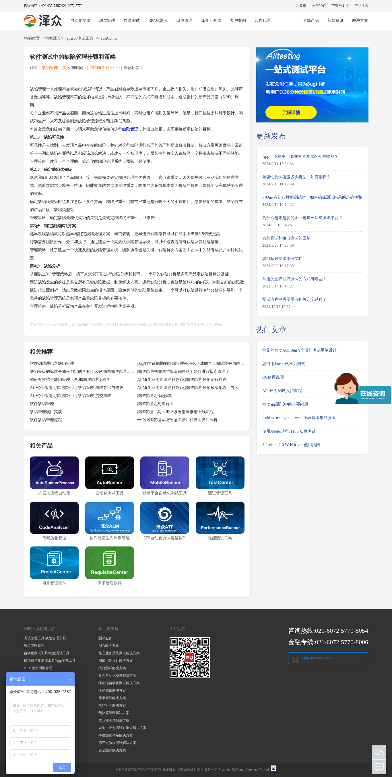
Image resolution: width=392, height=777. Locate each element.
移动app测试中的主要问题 (285, 404)
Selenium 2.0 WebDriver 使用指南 (291, 445)
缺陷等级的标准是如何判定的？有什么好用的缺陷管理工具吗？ (83, 371)
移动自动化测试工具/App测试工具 (49, 661)
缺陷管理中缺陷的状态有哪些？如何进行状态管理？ (183, 371)
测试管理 (107, 20)
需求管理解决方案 (112, 698)
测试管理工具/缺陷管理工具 (45, 638)
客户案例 (238, 20)
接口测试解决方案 (112, 668)
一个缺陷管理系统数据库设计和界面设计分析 (177, 420)
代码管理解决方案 (112, 705)
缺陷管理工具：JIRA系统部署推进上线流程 (175, 412)
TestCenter (109, 38)
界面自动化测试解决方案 (117, 676)
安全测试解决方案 (112, 750)
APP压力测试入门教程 (282, 391)
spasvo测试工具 (80, 38)
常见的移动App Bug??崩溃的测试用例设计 (299, 350)
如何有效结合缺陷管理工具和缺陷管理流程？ (70, 379)
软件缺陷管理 (42, 404)
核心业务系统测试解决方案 (119, 653)
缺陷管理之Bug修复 (154, 396)
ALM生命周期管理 (38, 668)
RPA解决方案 (108, 646)
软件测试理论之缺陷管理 (52, 363)
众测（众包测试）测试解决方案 (122, 728)
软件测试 (52, 38)
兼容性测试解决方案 (113, 720)
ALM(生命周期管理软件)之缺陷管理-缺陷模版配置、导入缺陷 (190, 387)
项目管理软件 (34, 646)
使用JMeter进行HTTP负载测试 (289, 431)
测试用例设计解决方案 (115, 661)
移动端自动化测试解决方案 (119, 683)
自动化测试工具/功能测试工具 (46, 653)
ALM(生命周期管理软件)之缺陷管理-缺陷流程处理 (182, 379)
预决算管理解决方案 (113, 713)
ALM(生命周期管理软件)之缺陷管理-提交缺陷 (70, 396)
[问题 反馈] (379, 767)
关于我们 (319, 6)
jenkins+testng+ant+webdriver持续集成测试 (298, 418)
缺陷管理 (130, 129)
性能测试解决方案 (112, 690)
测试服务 (105, 638)
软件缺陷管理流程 (46, 420)
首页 (302, 6)
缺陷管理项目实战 (46, 412)
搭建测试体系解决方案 (115, 735)
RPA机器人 (158, 20)
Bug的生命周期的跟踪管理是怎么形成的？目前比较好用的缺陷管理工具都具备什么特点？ (190, 363)
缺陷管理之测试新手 (155, 404)
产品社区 (361, 6)
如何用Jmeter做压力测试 (283, 364)
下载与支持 (340, 6)
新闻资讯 (335, 20)
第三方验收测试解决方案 (117, 743)
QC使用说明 (273, 377)
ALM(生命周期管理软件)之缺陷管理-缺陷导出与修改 (76, 387)
